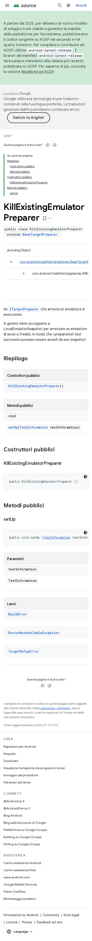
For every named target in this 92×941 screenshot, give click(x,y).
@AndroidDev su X (17, 808)
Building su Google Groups (22, 837)
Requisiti (9, 754)
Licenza (11, 922)
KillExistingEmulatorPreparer (34, 386)
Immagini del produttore (21, 775)
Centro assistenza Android (22, 863)
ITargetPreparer (24, 309)
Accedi (81, 5)
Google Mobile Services (20, 884)
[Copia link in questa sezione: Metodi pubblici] (48, 506)
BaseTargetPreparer (40, 234)
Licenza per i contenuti (54, 708)
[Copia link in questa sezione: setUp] (20, 519)
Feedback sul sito (49, 922)
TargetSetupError (23, 651)
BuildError (17, 614)
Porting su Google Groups (22, 844)
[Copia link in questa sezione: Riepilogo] (32, 359)
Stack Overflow (14, 892)
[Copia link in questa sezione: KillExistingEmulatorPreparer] (66, 463)
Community (51, 915)
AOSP (7, 136)
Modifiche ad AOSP (37, 72)
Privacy (27, 922)
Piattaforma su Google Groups (25, 830)
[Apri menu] (7, 5)
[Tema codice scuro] (85, 476)
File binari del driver (17, 782)
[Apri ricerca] (60, 5)
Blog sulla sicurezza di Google (25, 823)
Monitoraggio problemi (20, 899)
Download (11, 761)
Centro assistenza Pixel (20, 870)
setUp (13, 427)
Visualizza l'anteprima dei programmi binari (34, 768)
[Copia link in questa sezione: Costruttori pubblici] (59, 450)
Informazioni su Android (21, 915)
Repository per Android (20, 747)
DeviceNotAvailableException (33, 633)
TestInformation (34, 427)
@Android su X (14, 801)
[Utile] (47, 145)
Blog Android (13, 815)
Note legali (71, 915)
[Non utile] (54, 145)
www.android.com (17, 877)
